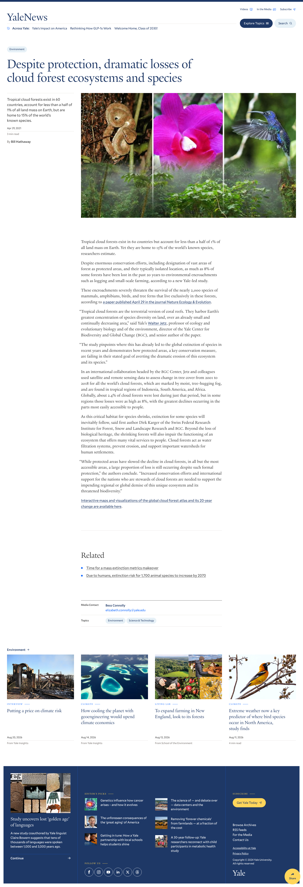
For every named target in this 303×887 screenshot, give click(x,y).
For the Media (242, 835)
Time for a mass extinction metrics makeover (122, 567)
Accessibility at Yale (244, 848)
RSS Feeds (240, 830)
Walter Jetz (157, 323)
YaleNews (27, 18)
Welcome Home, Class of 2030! (136, 28)
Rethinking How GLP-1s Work (90, 28)
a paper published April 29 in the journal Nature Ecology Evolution (157, 301)
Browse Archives (244, 825)
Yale (239, 874)
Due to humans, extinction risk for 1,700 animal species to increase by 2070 (146, 575)
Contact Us (240, 840)
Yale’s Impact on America (49, 28)
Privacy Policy (240, 853)
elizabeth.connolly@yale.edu (126, 610)
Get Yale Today (247, 802)
